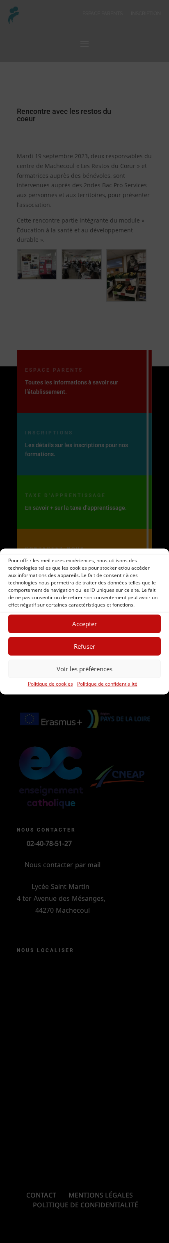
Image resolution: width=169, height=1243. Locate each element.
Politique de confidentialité (107, 683)
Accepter (84, 624)
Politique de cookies (50, 683)
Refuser (84, 646)
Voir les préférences (84, 669)
